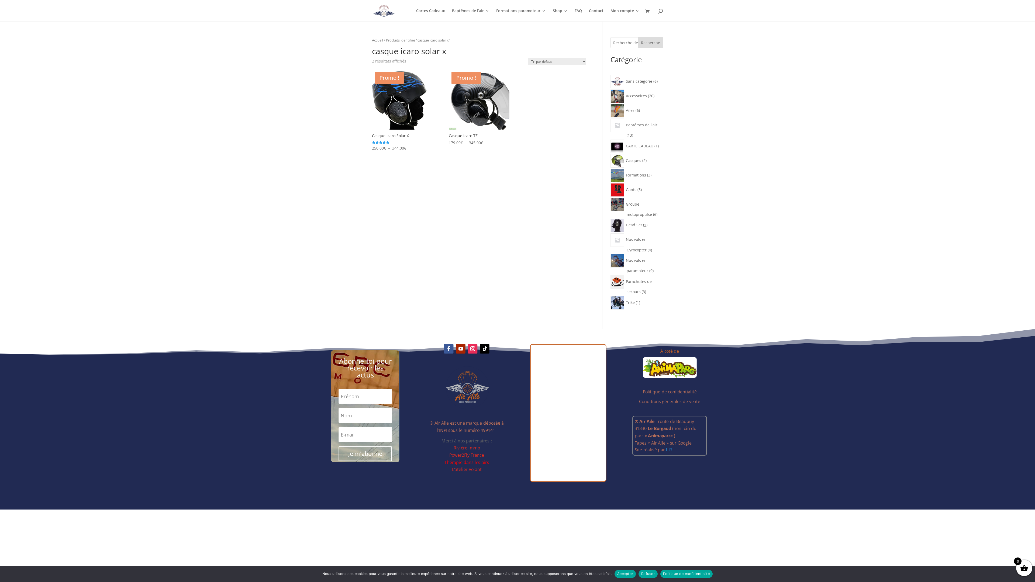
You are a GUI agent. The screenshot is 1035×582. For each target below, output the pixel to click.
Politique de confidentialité (686, 573)
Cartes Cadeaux (430, 11)
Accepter (625, 573)
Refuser (648, 573)
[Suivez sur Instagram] (473, 349)
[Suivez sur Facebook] (449, 349)
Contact (596, 11)
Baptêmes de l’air (468, 11)
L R (669, 450)
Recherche (650, 42)
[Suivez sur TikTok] (485, 349)
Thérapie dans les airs (466, 462)
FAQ (578, 11)
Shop (557, 11)
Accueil (377, 40)
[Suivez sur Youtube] (461, 349)
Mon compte (622, 11)
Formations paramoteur (518, 11)
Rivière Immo (467, 448)
